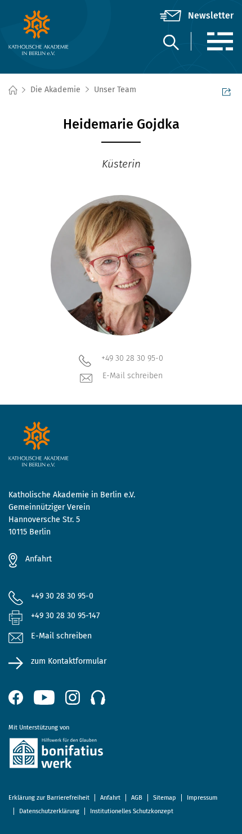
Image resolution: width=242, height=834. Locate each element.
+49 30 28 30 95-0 (132, 358)
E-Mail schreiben (132, 375)
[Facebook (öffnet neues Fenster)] (15, 697)
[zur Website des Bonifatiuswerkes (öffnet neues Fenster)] (121, 755)
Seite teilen (228, 90)
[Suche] (170, 42)
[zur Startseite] (45, 32)
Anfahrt (38, 559)
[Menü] (220, 41)
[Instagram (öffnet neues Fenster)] (72, 697)
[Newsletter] (197, 15)
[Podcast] (98, 697)
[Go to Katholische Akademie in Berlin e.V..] (12, 90)
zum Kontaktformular (68, 661)
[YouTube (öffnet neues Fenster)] (44, 697)
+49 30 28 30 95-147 (65, 615)
